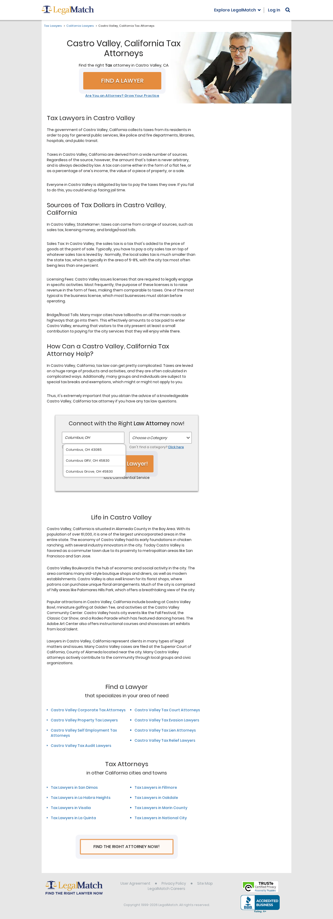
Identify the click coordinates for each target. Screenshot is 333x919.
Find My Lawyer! (126, 463)
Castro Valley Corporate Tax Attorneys (88, 710)
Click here (176, 447)
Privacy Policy (174, 883)
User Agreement (135, 883)
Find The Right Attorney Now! (126, 847)
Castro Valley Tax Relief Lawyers (165, 740)
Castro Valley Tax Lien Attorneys (165, 730)
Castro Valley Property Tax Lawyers (84, 720)
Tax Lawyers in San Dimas (74, 787)
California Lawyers (80, 26)
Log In (274, 10)
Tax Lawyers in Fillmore (156, 787)
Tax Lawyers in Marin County (161, 807)
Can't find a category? (156, 447)
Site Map (205, 883)
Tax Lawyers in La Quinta (73, 817)
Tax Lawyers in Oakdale (156, 797)
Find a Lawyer (122, 81)
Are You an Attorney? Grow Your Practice (122, 95)
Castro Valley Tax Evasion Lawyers (167, 720)
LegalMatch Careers (166, 888)
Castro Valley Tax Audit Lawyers (81, 745)
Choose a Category (149, 437)
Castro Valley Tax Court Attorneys (167, 710)
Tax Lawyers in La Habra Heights (81, 797)
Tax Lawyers (53, 26)
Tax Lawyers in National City (161, 817)
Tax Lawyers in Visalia (71, 807)
